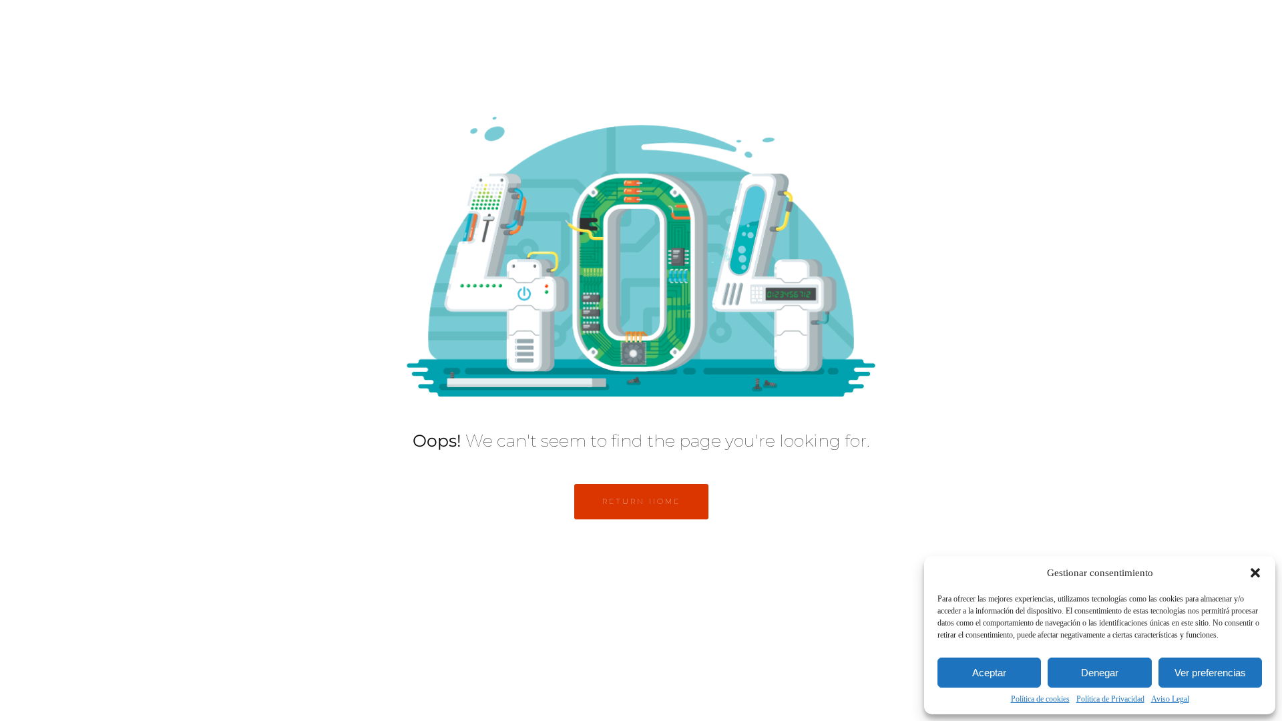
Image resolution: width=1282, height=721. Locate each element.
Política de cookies (1040, 699)
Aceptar (989, 672)
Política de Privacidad (1110, 699)
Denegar (1099, 672)
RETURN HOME (641, 501)
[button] (1255, 572)
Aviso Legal (1170, 699)
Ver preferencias (1210, 672)
